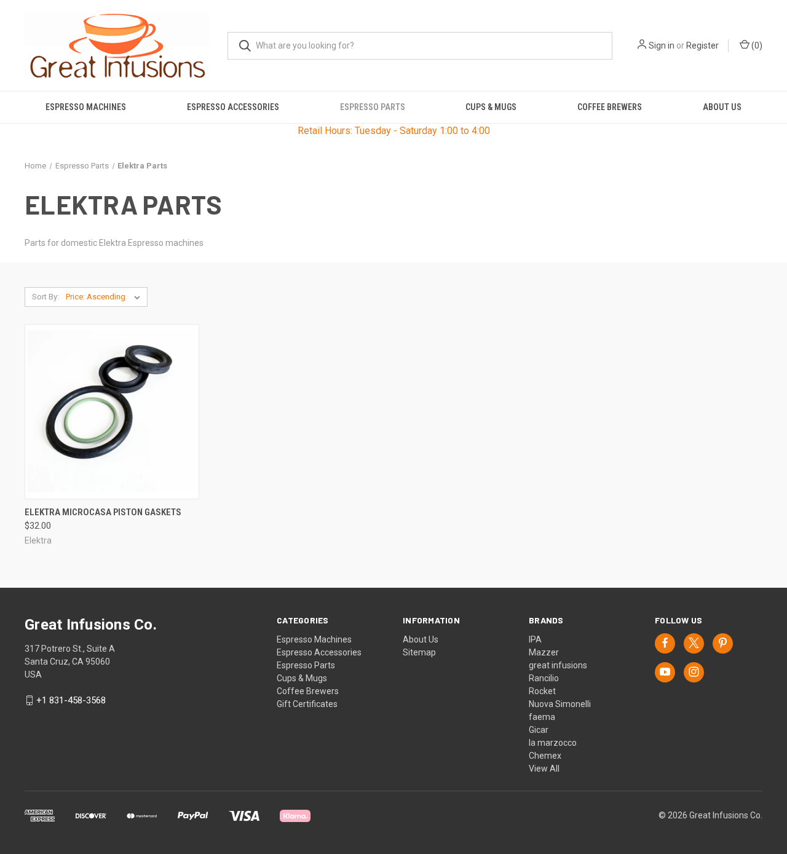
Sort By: (45, 296)
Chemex (545, 756)
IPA (535, 639)
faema (542, 717)
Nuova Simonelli (560, 704)
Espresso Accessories (233, 107)
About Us (722, 107)
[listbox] (105, 297)
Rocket (542, 691)
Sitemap (419, 652)
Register (702, 45)
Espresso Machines (85, 107)
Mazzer (544, 652)
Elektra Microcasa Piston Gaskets (103, 512)
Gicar (538, 730)
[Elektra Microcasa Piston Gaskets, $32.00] (112, 411)
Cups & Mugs (490, 107)
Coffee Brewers (609, 107)
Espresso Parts (372, 107)
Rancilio (544, 678)
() (755, 45)
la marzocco (553, 743)
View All (544, 768)
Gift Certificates (307, 704)
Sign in (661, 45)
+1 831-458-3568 (71, 700)
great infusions (558, 665)
